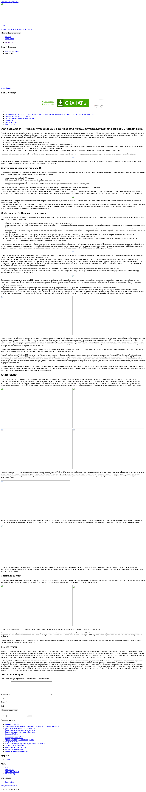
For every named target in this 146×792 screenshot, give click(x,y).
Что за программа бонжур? (15, 749)
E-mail (4, 702)
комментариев (12, 772)
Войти (7, 768)
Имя (3, 698)
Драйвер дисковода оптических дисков (19, 740)
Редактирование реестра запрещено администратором (25, 743)
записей (9, 770)
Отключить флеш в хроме (14, 736)
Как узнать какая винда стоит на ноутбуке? (21, 728)
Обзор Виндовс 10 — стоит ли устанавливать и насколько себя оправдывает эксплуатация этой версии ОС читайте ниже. (49, 114)
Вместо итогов (10, 124)
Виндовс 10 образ (11, 734)
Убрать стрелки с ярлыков (14, 745)
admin (3, 88)
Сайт (2, 706)
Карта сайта (9, 39)
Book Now (9, 42)
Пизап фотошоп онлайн (14, 738)
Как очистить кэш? (12, 724)
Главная (8, 37)
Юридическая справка (9, 786)
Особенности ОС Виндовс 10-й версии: (19, 118)
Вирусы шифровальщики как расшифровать (21, 730)
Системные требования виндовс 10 (18, 116)
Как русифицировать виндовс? (16, 751)
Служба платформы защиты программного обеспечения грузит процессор (32, 726)
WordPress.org (10, 774)
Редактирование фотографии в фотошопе (20, 732)
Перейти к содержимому (10, 2)
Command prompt (11, 122)
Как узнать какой (11, 742)
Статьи (16, 51)
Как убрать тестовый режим (15, 747)
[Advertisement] (73, 71)
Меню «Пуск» (10, 120)
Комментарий (6, 694)
